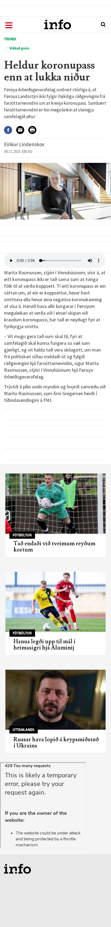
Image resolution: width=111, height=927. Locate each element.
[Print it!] (34, 130)
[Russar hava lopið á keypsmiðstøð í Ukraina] (55, 700)
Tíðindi (10, 39)
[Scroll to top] (96, 912)
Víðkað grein (19, 48)
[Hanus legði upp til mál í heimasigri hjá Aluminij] (55, 602)
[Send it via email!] (22, 130)
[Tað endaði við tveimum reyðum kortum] (55, 503)
